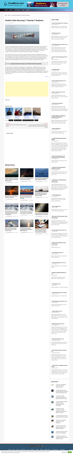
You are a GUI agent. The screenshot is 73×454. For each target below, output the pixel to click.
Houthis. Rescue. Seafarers (28, 120)
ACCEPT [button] (69, 452)
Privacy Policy (47, 449)
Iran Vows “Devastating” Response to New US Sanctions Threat (61, 386)
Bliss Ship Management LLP (57, 252)
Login (37, 449)
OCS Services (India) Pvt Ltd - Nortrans (60, 23)
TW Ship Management (56, 195)
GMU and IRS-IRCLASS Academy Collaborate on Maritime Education (61, 427)
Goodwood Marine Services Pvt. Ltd (59, 230)
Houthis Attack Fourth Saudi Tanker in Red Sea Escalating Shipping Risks (11, 179)
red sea (36, 120)
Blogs (6, 9)
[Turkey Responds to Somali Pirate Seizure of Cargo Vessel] (53, 415)
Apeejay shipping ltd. (56, 128)
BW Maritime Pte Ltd (56, 33)
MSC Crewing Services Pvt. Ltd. (58, 92)
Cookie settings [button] (64, 452)
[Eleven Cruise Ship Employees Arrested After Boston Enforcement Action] (53, 395)
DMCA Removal (55, 449)
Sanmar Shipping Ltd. (56, 206)
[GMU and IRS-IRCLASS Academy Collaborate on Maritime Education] (53, 425)
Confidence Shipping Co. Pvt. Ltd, (59, 262)
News (10, 9)
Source (46, 76)
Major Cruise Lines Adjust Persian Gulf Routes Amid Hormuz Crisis (10, 229)
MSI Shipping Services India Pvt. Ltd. (59, 301)
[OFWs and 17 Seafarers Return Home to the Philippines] (53, 420)
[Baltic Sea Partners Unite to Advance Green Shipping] (53, 431)
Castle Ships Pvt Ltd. (56, 283)
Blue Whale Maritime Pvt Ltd (58, 338)
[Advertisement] (26, 89)
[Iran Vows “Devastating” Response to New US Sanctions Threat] (53, 384)
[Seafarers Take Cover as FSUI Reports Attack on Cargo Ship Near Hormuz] (53, 436)
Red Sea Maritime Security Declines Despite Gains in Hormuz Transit (41, 194)
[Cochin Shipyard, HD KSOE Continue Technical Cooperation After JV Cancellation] (53, 401)
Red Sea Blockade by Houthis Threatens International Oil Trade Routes (11, 213)
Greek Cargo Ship (17, 120)
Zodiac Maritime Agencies (57, 103)
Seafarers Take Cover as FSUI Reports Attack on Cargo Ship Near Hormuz (62, 437)
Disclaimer (62, 449)
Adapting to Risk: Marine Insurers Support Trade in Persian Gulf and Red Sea (40, 231)
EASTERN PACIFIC (56, 69)
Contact (28, 9)
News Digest (17, 9)
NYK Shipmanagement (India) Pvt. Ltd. (60, 44)
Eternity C (11, 120)
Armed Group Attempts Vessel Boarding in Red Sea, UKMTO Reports (26, 229)
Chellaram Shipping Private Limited (59, 292)
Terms (41, 449)
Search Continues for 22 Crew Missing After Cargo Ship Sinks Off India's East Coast (62, 391)
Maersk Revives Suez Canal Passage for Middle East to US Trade (26, 197)
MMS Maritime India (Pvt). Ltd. (58, 323)
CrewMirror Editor (9, 182)
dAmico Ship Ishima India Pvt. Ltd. (59, 80)
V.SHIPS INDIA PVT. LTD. (57, 311)
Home (9, 449)
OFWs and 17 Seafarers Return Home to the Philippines (61, 421)
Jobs (23, 9)
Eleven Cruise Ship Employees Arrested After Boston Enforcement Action (61, 397)
